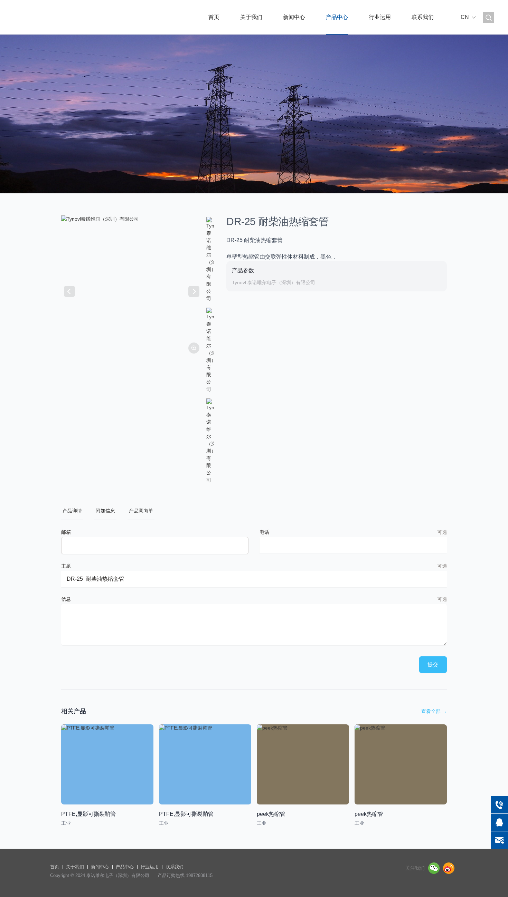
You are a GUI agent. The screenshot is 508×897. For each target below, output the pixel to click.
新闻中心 (294, 17)
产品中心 (337, 17)
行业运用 (380, 17)
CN (465, 17)
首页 (213, 17)
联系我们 (423, 17)
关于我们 (251, 17)
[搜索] (488, 17)
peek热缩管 (271, 814)
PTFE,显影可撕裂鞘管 (88, 814)
